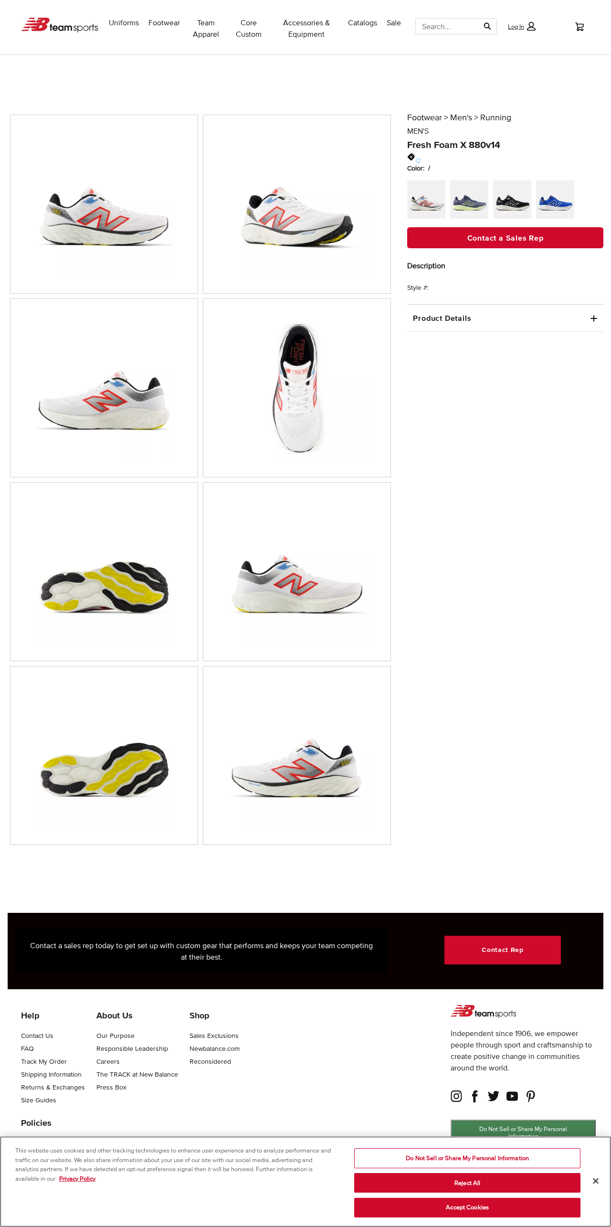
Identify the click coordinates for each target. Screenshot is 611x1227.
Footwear (424, 117)
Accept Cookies (467, 1207)
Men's (461, 117)
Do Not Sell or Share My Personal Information (523, 1132)
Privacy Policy (77, 1178)
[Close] (595, 1181)
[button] (521, 26)
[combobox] (443, 26)
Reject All (467, 1182)
